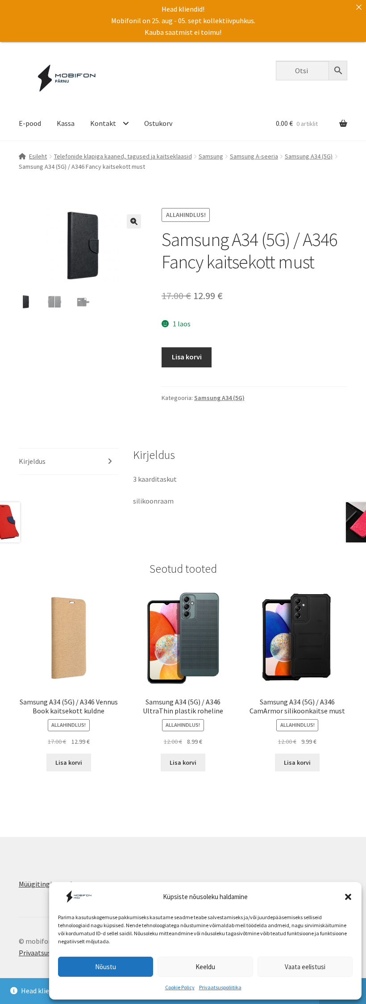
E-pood (30, 123)
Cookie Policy (180, 987)
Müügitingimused (45, 883)
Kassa (66, 123)
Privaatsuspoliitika (220, 987)
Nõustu (105, 966)
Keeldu (205, 966)
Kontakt (103, 123)
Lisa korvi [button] (68, 762)
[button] (348, 896)
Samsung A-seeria (254, 156)
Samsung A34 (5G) (309, 156)
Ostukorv (158, 123)
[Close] (359, 7)
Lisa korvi (187, 356)
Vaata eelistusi (305, 966)
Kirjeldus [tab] (32, 461)
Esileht (38, 156)
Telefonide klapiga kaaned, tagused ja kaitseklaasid (123, 156)
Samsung (211, 156)
